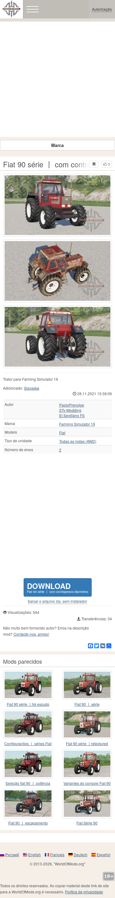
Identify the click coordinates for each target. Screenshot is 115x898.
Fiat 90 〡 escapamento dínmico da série (28, 823)
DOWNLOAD (57, 587)
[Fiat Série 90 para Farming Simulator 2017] (87, 803)
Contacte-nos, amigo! (31, 634)
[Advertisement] (57, 79)
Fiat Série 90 (87, 822)
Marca (57, 145)
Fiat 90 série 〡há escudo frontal (28, 704)
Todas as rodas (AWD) (77, 441)
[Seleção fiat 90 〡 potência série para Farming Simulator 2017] (28, 764)
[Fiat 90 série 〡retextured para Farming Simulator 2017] (87, 724)
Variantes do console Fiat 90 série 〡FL (87, 783)
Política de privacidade (84, 891)
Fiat (62, 432)
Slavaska (31, 388)
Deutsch (80, 854)
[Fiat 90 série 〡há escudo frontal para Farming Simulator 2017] (28, 685)
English (34, 854)
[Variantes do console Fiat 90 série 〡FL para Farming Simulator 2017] (87, 764)
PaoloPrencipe (71, 405)
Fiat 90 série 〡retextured (87, 743)
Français (57, 854)
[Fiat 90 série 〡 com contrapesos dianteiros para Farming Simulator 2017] (57, 205)
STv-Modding (70, 410)
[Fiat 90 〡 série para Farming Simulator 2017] (87, 685)
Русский (12, 854)
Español (103, 854)
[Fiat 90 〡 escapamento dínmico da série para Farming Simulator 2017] (28, 803)
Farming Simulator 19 (77, 424)
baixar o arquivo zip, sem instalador (57, 601)
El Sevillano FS (72, 415)
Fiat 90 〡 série (87, 704)
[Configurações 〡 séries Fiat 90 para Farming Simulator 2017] (28, 724)
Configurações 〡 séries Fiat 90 (28, 744)
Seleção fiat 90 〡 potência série (28, 783)
